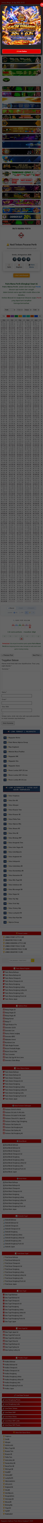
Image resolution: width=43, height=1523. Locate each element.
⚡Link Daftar (21, 51)
